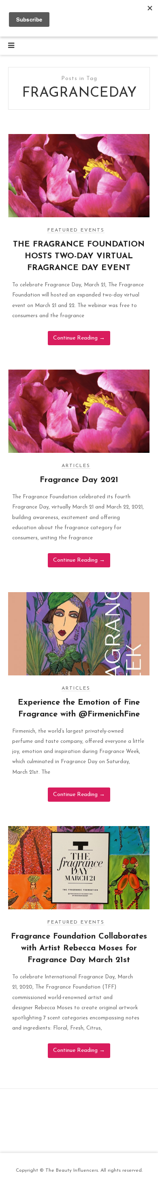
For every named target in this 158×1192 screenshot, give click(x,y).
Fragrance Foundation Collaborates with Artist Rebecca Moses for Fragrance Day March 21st (79, 948)
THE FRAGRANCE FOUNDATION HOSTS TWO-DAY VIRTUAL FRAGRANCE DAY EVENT (79, 256)
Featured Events (76, 230)
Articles (76, 465)
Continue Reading (79, 338)
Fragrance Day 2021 (79, 480)
